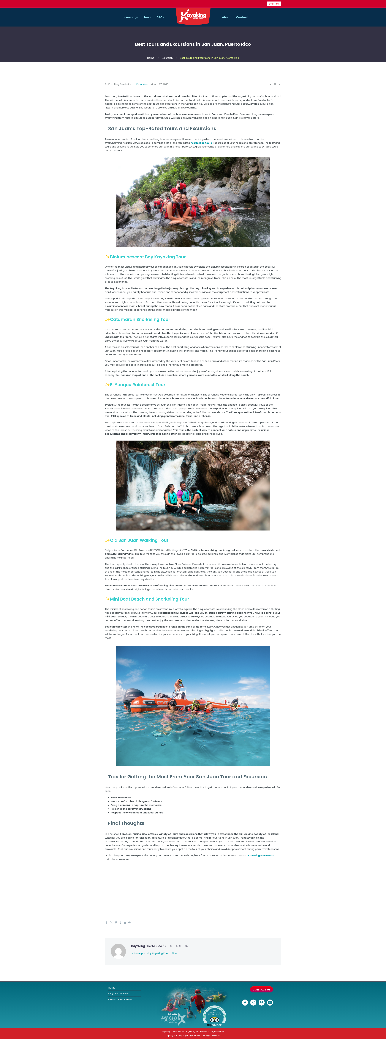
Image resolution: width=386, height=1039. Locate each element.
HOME (111, 987)
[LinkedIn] (125, 922)
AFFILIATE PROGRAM (120, 999)
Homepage (130, 17)
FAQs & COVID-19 (118, 993)
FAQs (160, 17)
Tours (147, 17)
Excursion (141, 84)
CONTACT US (262, 989)
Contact (242, 17)
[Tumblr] (120, 922)
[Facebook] (107, 922)
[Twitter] (111, 922)
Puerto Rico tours (201, 143)
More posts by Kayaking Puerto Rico (155, 953)
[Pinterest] (116, 922)
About (226, 17)
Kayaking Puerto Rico (261, 855)
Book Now (274, 3)
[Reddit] (129, 922)
